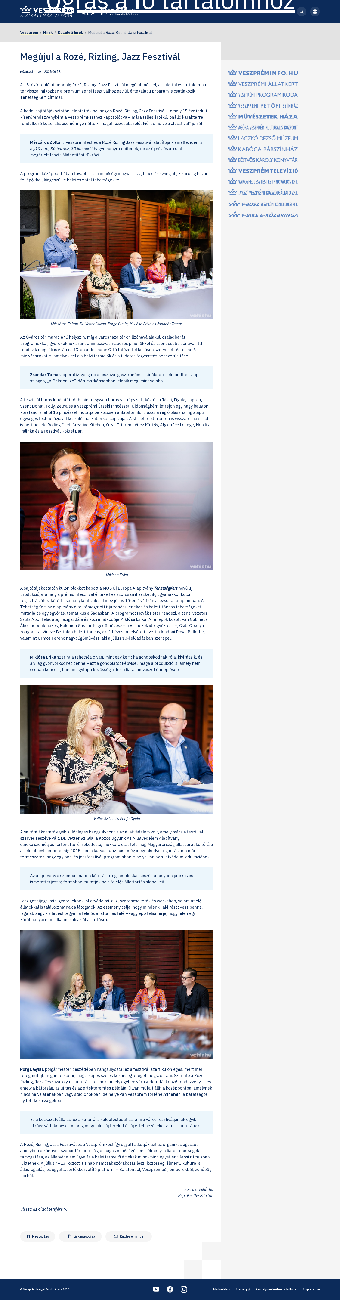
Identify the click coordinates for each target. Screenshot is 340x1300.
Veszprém (29, 32)
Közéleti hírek (70, 32)
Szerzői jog (243, 1289)
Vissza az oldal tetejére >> (44, 1209)
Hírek (48, 32)
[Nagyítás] (207, 196)
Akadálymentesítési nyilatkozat (277, 1289)
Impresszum (311, 1289)
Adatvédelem (221, 1289)
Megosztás (40, 1236)
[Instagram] (184, 1289)
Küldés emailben (129, 1236)
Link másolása (81, 1236)
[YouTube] (156, 1289)
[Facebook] (170, 1289)
